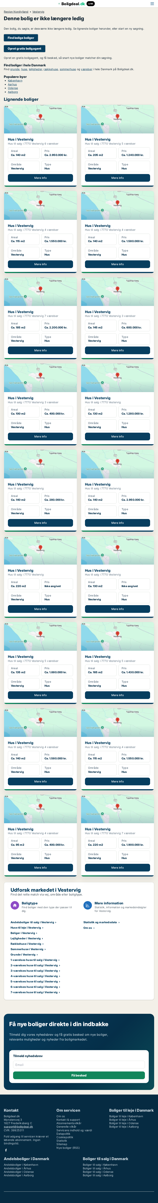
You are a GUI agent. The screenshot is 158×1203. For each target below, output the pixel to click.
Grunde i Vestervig (23, 954)
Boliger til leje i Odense (124, 1123)
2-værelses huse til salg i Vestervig (34, 965)
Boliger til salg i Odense (98, 1171)
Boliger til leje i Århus (122, 1119)
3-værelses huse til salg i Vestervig (34, 970)
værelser (86, 69)
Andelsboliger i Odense (19, 1171)
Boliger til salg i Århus (97, 1168)
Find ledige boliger (21, 38)
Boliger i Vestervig (23, 933)
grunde (14, 69)
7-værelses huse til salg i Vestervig (34, 992)
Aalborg (13, 91)
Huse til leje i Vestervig (26, 927)
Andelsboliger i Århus (17, 1168)
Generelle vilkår (66, 1126)
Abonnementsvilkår (68, 1123)
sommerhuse (68, 69)
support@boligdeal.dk (18, 1126)
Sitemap (61, 1144)
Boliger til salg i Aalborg (98, 1175)
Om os (87, 927)
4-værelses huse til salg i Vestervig (34, 976)
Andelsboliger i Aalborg (19, 1175)
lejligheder (35, 69)
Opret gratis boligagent (24, 48)
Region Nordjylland (16, 11)
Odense (13, 88)
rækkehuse (51, 69)
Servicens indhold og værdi (74, 1130)
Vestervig (38, 11)
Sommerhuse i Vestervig (27, 949)
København (15, 80)
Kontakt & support (68, 1119)
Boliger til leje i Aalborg (124, 1126)
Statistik (61, 1140)
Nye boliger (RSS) (68, 1147)
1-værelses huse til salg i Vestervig (34, 959)
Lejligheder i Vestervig (26, 938)
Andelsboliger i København (21, 1164)
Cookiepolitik (64, 1137)
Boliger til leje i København (126, 1116)
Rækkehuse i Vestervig (26, 943)
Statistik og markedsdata (100, 922)
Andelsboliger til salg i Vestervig (32, 922)
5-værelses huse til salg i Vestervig (34, 981)
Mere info (40, 177)
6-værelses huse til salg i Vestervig (34, 986)
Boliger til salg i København (100, 1164)
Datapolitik (63, 1133)
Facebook (6, 1150)
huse (24, 69)
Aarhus (12, 84)
